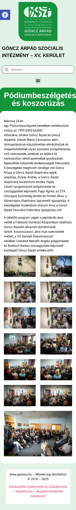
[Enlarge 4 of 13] (67, 287)
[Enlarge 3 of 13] (31, 287)
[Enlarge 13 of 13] (67, 416)
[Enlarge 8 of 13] (67, 338)
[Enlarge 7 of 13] (31, 338)
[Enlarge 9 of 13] (31, 364)
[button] (38, 80)
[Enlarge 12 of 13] (67, 390)
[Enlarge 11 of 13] (31, 390)
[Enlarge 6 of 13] (67, 312)
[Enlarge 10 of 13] (67, 364)
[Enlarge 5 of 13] (31, 312)
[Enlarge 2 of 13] (67, 261)
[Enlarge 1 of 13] (31, 261)
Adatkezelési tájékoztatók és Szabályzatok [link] (38, 487)
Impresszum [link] (24, 491)
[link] (5, 15)
